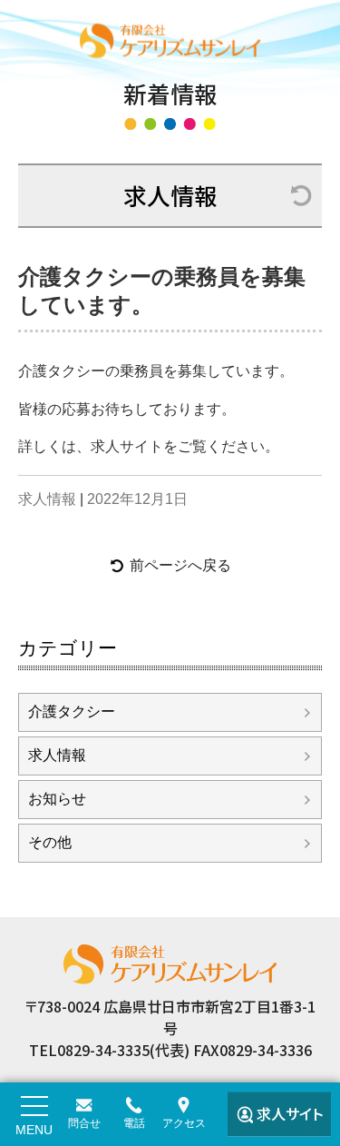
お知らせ (57, 798)
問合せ (84, 1123)
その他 (50, 842)
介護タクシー (71, 711)
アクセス (184, 1123)
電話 (134, 1123)
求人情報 (170, 195)
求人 (290, 1113)
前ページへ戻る (180, 565)
